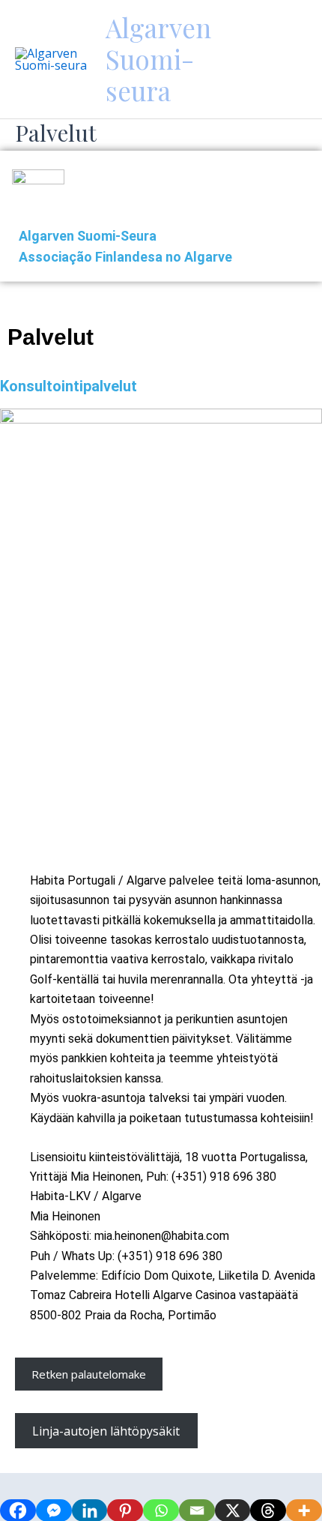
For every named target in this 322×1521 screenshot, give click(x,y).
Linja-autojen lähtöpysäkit (106, 1431)
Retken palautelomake (88, 1374)
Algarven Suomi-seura (158, 59)
